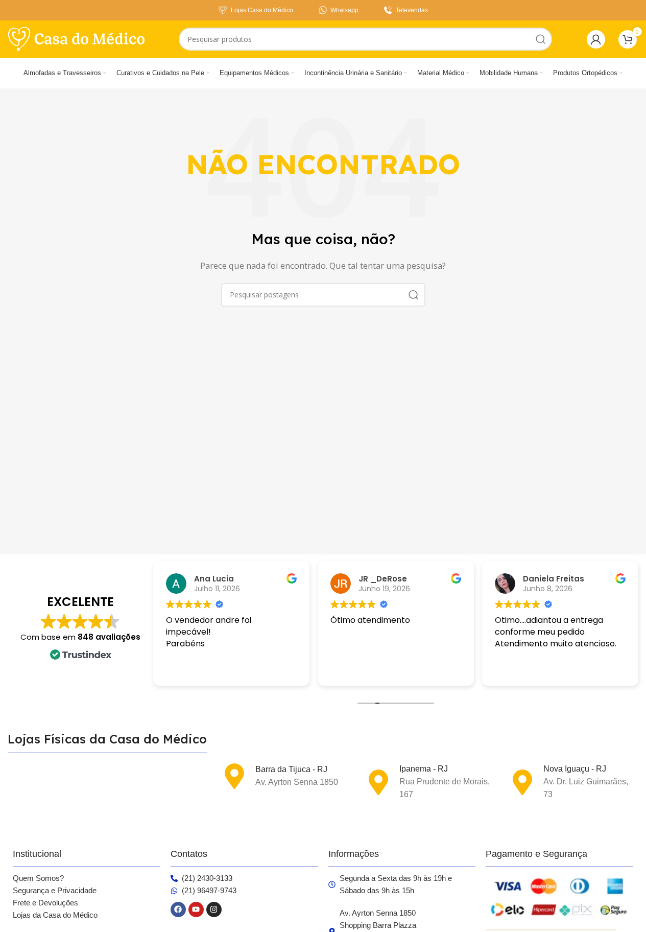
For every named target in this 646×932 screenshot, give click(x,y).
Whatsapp (344, 10)
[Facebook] (178, 909)
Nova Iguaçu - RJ (574, 768)
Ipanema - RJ (423, 768)
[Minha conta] (596, 39)
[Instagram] (214, 909)
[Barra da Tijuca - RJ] (234, 776)
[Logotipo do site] (77, 38)
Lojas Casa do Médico (262, 10)
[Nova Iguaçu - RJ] (522, 782)
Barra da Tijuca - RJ (291, 769)
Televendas (412, 10)
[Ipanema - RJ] (378, 782)
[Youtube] (196, 909)
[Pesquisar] (540, 39)
